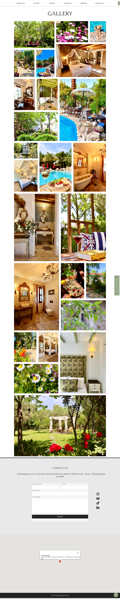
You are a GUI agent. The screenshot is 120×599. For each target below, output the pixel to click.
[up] (116, 595)
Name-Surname (37, 484)
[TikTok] (98, 503)
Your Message (36, 497)
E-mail (64, 484)
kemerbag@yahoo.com (26, 474)
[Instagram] (98, 494)
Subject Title (35, 490)
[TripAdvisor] (98, 498)
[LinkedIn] (98, 508)
